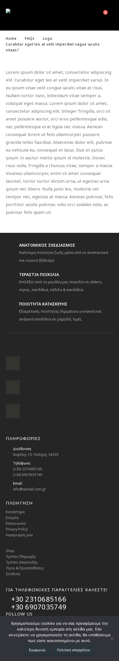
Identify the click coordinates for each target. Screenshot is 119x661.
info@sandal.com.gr (29, 489)
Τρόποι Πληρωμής (21, 556)
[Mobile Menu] (74, 15)
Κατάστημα (15, 511)
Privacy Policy (17, 529)
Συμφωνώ (37, 650)
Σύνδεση (13, 573)
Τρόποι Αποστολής (22, 562)
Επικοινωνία (16, 523)
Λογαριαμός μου (19, 534)
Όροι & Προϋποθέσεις (25, 568)
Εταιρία (12, 517)
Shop (10, 550)
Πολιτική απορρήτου (73, 650)
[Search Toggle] (87, 15)
